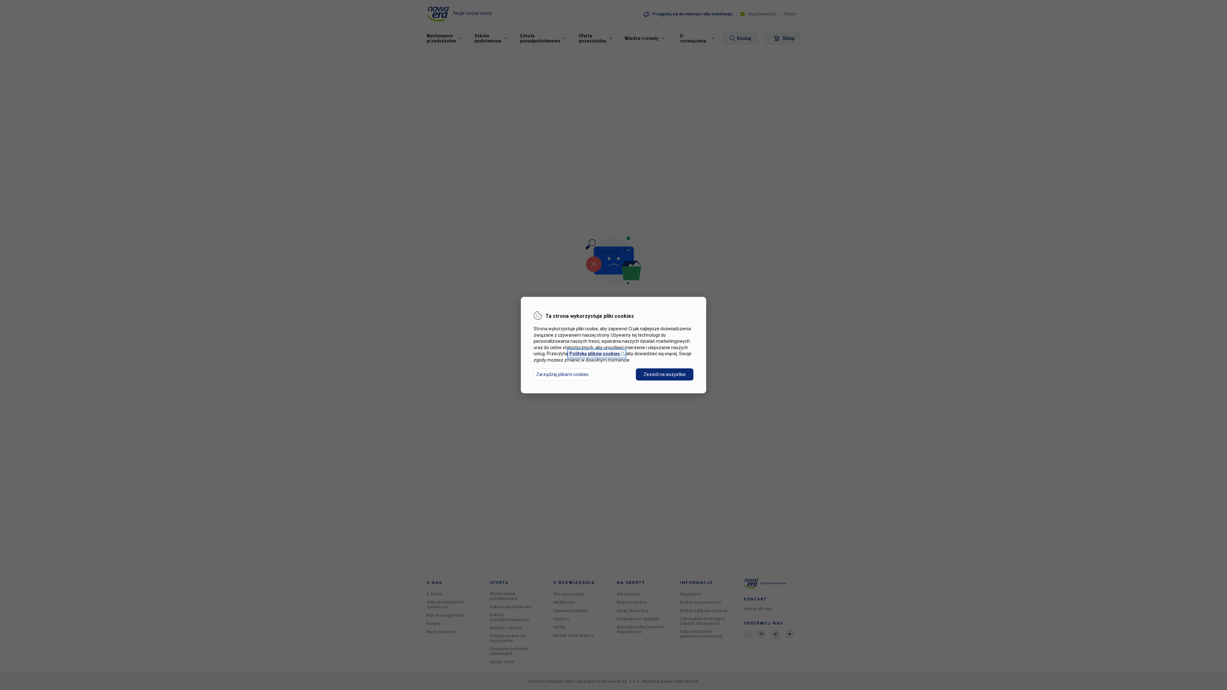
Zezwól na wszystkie (665, 374)
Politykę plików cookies (596, 353)
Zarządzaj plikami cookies (562, 374)
